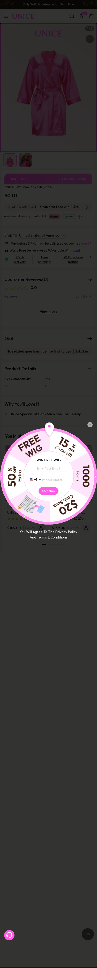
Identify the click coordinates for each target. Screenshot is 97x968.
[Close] (90, 424)
